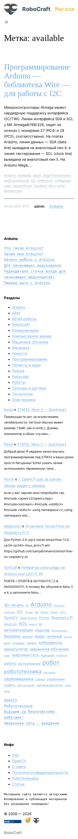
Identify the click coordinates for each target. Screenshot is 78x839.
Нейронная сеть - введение (31, 723)
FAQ (15, 755)
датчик (68, 636)
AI (27, 605)
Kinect (54, 612)
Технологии (22, 394)
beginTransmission (57, 175)
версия (27, 636)
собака (40, 679)
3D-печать (14, 605)
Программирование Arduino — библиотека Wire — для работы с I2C (37, 80)
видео (40, 636)
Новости (19, 353)
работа (10, 663)
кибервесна (50, 642)
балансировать (60, 630)
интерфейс (18, 643)
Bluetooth (59, 605)
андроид (42, 630)
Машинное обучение (30, 342)
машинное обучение (49, 649)
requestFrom (22, 186)
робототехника (22, 671)
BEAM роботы (24, 319)
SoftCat (10, 567)
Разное (18, 371)
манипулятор (16, 649)
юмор (7, 691)
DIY (20, 612)
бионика (12, 636)
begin (37, 175)
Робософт (20, 377)
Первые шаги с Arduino (27, 283)
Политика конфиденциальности (40, 772)
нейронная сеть (25, 655)
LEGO (63, 612)
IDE (37, 612)
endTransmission (16, 181)
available (24, 175)
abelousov (12, 526)
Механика (20, 348)
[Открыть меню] (6, 22)
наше (7, 655)
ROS (23, 623)
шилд (68, 685)
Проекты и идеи (26, 365)
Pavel (8, 444)
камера (32, 643)
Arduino (10, 175)
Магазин (66, 9)
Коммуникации (25, 330)
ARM (16, 313)
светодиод (49, 672)
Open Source (28, 618)
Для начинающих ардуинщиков (32, 265)
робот (51, 662)
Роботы (18, 382)
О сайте (19, 767)
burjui (8, 409)
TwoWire (40, 186)
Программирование (29, 359)
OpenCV (11, 618)
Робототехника (18, 706)
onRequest (63, 181)
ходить (9, 685)
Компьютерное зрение (31, 336)
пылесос (61, 655)
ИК (40, 624)
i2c (33, 181)
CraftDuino (9, 612)
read (7, 186)
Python (44, 618)
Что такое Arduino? (24, 248)
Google (29, 612)
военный (54, 636)
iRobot (45, 612)
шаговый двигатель (50, 685)
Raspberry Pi (62, 618)
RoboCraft (36, 9)
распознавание (29, 663)
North (9, 479)
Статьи (18, 784)
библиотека (13, 191)
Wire (51, 186)
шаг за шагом (26, 685)
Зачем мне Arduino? (24, 254)
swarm (33, 624)
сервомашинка (18, 678)
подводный (47, 655)
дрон (7, 643)
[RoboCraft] (36, 822)
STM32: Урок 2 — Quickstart (41, 409)
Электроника (23, 400)
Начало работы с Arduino (29, 259)
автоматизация (18, 630)
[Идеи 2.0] (28, 822)
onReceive (45, 181)
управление (56, 679)
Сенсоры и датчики (29, 388)
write (61, 186)
